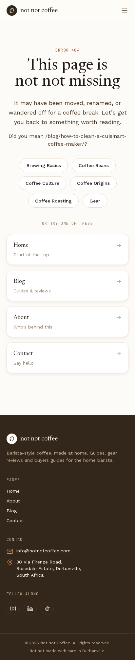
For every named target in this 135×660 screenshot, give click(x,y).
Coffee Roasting (53, 200)
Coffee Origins (93, 183)
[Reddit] (47, 608)
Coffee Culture (42, 183)
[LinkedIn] (30, 608)
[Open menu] (124, 10)
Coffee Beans (94, 165)
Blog (12, 510)
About (13, 500)
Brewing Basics (44, 165)
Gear (94, 200)
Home (13, 491)
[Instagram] (13, 608)
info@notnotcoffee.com (43, 550)
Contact (15, 520)
